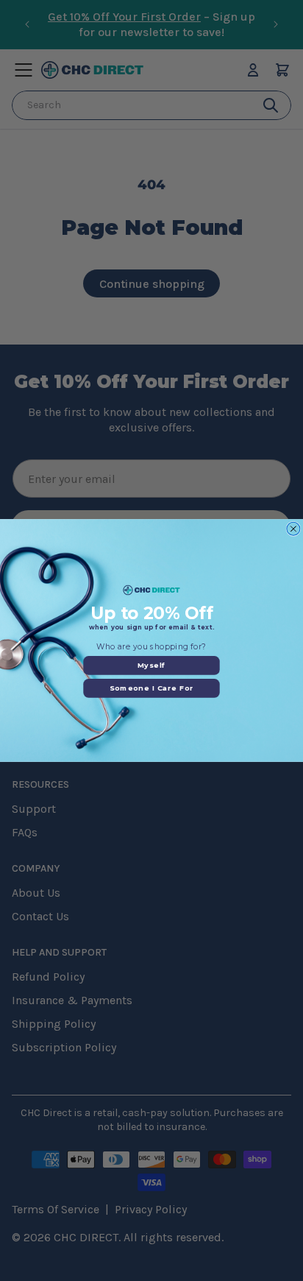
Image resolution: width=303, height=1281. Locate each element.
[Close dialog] (293, 528)
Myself (152, 665)
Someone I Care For (151, 688)
